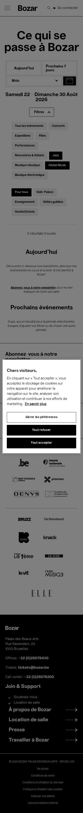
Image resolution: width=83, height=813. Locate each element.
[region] (41, 406)
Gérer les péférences (42, 417)
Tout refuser (41, 430)
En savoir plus (35, 404)
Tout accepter (41, 443)
